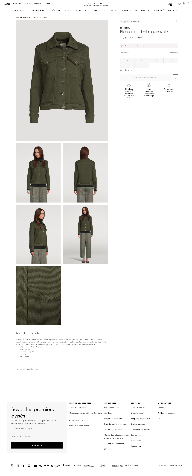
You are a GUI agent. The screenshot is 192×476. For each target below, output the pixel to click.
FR (171, 4)
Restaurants (136, 446)
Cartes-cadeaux (138, 424)
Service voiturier (137, 435)
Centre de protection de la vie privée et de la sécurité (116, 436)
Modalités (77, 465)
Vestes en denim (40, 17)
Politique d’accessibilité (89, 466)
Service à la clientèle (113, 429)
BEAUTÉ (68, 10)
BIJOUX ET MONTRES (121, 10)
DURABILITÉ (158, 10)
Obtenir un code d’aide (79, 426)
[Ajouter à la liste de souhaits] (175, 77)
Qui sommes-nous (111, 408)
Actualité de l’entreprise (114, 444)
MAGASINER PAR (38, 10)
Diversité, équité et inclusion (115, 424)
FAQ (159, 419)
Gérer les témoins (103, 466)
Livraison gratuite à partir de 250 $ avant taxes (129, 93)
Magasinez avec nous (113, 419)
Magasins (108, 449)
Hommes (17, 4)
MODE (79, 10)
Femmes (6, 4)
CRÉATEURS (56, 10)
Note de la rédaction (29, 333)
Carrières (108, 413)
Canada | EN (57, 466)
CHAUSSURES (92, 10)
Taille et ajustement (28, 369)
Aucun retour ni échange (149, 92)
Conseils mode (137, 413)
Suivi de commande (166, 413)
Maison (38, 4)
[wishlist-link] (179, 4)
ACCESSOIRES (142, 10)
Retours (161, 408)
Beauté (28, 4)
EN (168, 4)
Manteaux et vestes (24, 17)
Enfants (49, 4)
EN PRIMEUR (20, 10)
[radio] (127, 60)
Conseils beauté (138, 408)
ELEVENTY (125, 28)
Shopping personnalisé (140, 419)
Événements (136, 440)
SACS (105, 10)
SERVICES (172, 10)
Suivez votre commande (169, 90)
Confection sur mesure (140, 429)
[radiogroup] (149, 63)
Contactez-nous (76, 420)
